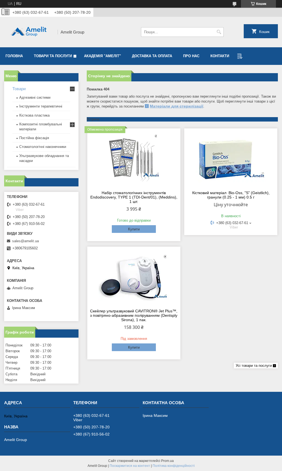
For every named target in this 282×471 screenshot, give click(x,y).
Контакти (219, 56)
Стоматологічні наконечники (42, 147)
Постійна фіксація (34, 138)
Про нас (191, 56)
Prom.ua (167, 461)
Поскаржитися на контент (130, 466)
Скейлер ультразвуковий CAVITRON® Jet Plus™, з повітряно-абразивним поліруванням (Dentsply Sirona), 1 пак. (133, 315)
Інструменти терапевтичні (40, 106)
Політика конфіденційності (174, 466)
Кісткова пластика (34, 115)
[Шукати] (219, 32)
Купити (134, 229)
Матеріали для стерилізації (176, 106)
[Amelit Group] (29, 32)
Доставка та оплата (152, 56)
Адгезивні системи (34, 97)
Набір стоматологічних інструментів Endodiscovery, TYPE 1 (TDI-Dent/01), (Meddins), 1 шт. (133, 197)
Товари (19, 88)
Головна (14, 56)
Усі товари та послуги (254, 365)
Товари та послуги (53, 56)
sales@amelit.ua (25, 241)
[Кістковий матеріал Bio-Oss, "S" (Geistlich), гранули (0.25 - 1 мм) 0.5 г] (231, 158)
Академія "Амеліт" (102, 56)
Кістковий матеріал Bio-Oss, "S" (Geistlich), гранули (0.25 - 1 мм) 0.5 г (231, 195)
